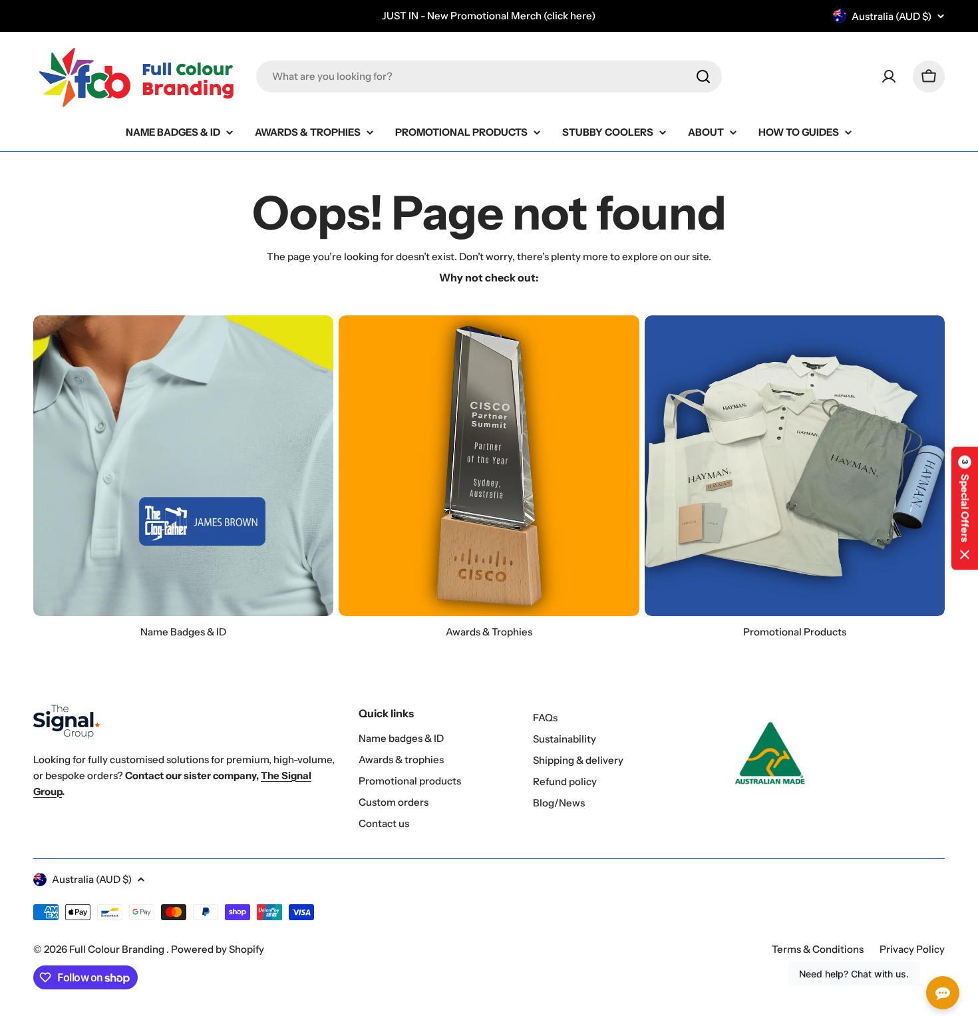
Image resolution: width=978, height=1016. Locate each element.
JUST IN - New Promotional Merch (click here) (488, 15)
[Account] (889, 77)
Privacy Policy (912, 949)
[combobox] (489, 76)
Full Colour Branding (117, 949)
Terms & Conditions (818, 949)
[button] (964, 508)
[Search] (703, 77)
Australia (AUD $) (891, 16)
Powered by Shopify (217, 949)
